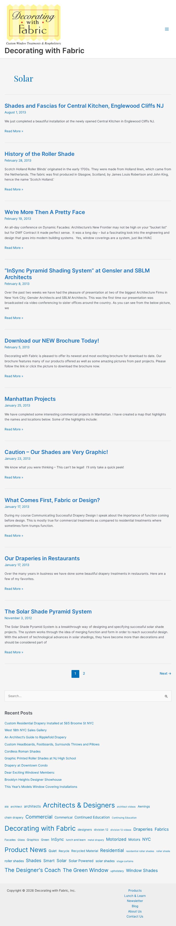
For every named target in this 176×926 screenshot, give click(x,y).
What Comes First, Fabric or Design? (52, 500)
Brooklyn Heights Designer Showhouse (33, 779)
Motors (134, 839)
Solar (62, 860)
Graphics (33, 839)
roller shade (163, 851)
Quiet (53, 851)
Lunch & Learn (135, 896)
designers (85, 829)
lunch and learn (76, 839)
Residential (112, 850)
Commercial (38, 817)
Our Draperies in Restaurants (42, 558)
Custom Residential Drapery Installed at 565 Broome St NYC (49, 723)
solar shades (105, 861)
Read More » (14, 131)
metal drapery (96, 839)
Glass (21, 839)
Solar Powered (81, 861)
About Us (135, 911)
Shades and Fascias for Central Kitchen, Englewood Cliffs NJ (84, 105)
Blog (135, 906)
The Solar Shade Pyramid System (48, 611)
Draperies (143, 829)
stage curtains (125, 861)
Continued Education (92, 817)
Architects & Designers (79, 805)
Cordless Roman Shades (23, 751)
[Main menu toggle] (167, 29)
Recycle (64, 851)
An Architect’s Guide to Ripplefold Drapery (35, 737)
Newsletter (135, 901)
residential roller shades (140, 851)
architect (16, 806)
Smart (49, 860)
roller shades (14, 861)
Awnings (144, 806)
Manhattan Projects (30, 399)
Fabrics (162, 829)
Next (165, 673)
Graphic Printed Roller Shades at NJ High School (40, 758)
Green (45, 839)
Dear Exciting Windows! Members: (30, 772)
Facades (10, 839)
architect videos (126, 806)
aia (6, 806)
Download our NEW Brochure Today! (52, 340)
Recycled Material (84, 851)
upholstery (117, 871)
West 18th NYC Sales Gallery (26, 730)
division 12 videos (120, 829)
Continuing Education (124, 817)
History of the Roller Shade (39, 154)
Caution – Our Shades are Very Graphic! (56, 452)
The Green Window (85, 870)
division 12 (101, 829)
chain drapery (14, 817)
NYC (146, 839)
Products (135, 890)
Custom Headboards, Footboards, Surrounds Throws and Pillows (52, 744)
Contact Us (134, 916)
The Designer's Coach (33, 870)
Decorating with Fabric (44, 50)
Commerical (63, 817)
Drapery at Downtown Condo (26, 765)
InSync (57, 839)
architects (32, 806)
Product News (26, 850)
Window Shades (142, 870)
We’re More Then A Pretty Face (45, 212)
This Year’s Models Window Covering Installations (41, 787)
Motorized (116, 839)
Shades (33, 860)
